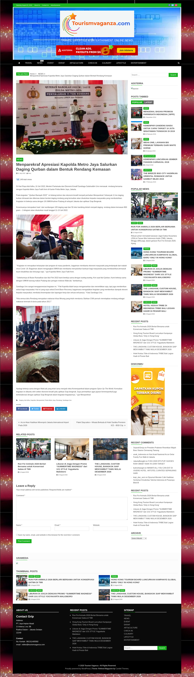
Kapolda (33, 400)
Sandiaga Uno (67, 400)
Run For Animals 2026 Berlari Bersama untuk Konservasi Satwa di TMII (32, 466)
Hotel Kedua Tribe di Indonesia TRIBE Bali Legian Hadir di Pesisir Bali (159, 308)
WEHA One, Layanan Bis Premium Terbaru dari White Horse (159, 145)
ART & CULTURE (149, 156)
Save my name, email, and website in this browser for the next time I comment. (49, 535)
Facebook (169, 5)
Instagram (176, 5)
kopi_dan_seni (139, 477)
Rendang (59, 400)
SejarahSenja (138, 448)
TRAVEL (28, 63)
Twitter (172, 5)
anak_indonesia (139, 454)
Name (19, 525)
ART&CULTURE (76, 63)
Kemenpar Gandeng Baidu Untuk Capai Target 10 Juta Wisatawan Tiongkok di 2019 (159, 128)
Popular (137, 102)
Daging (21, 400)
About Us (37, 5)
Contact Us (45, 5)
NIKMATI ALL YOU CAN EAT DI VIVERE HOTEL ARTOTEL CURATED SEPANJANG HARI (154, 470)
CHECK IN (147, 265)
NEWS (40, 62)
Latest (148, 102)
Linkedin (61, 409)
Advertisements (55, 5)
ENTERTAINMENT (138, 63)
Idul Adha (27, 400)
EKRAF (62, 63)
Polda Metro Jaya (50, 400)
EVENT (50, 63)
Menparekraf (40, 400)
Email (57, 525)
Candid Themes (122, 669)
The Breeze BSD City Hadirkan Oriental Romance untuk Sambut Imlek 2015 (160, 176)
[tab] (137, 102)
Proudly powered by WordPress (78, 669)
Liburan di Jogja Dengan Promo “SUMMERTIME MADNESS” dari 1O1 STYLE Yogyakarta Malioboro (91, 631)
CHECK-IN (92, 63)
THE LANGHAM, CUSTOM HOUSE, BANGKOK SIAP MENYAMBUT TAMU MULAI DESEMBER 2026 (159, 291)
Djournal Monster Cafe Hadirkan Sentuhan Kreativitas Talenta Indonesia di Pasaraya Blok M (153, 480)
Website (96, 525)
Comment (20, 495)
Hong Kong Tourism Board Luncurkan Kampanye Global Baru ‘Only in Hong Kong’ (160, 255)
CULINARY (106, 63)
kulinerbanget (138, 468)
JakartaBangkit (139, 461)
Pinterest (48, 409)
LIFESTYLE (121, 63)
